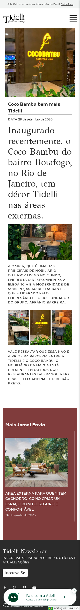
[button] (64, 608)
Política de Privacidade (33, 606)
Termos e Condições (11, 606)
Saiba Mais (67, 4)
